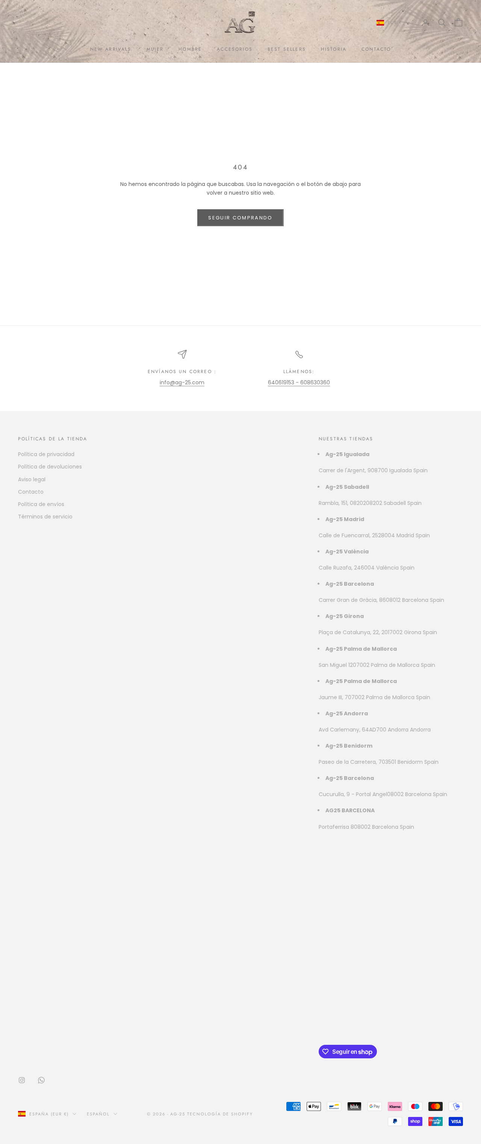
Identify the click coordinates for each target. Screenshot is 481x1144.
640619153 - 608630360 (299, 382)
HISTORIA (333, 49)
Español (98, 1114)
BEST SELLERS (287, 49)
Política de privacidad (46, 454)
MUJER (155, 49)
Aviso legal (31, 479)
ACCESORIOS (235, 49)
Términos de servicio (45, 516)
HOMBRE (190, 49)
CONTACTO (376, 49)
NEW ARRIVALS (111, 49)
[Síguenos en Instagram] (22, 1080)
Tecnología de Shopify (220, 1114)
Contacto (31, 492)
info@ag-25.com (182, 382)
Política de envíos (41, 504)
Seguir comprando (240, 217)
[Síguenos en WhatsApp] (41, 1080)
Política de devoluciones (50, 466)
